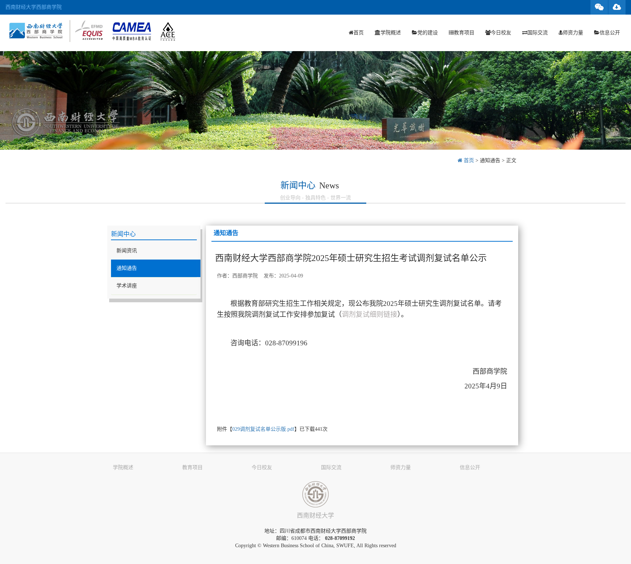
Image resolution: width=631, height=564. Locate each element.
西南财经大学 (315, 515)
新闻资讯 (126, 250)
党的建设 (427, 32)
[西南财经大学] (315, 494)
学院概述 (390, 32)
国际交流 (537, 32)
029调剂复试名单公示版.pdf (263, 429)
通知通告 (490, 160)
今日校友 (501, 32)
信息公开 (610, 32)
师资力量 (573, 32)
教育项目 (464, 32)
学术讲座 (126, 285)
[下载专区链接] (617, 7)
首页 (358, 32)
